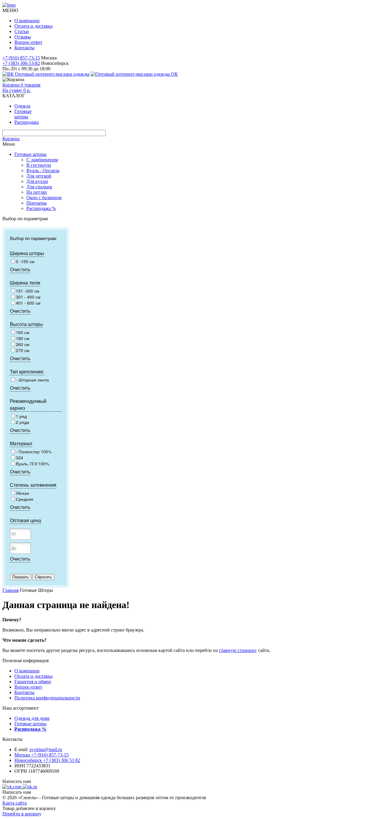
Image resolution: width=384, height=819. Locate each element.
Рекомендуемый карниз (28, 404)
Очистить (20, 269)
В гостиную (38, 165)
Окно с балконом (44, 197)
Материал (21, 443)
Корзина (11, 138)
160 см (22, 332)
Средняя (24, 499)
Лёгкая (22, 493)
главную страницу (238, 650)
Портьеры (36, 203)
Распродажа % (41, 208)
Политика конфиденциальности (47, 697)
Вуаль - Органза (42, 170)
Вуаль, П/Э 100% (32, 464)
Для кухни (37, 181)
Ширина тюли (25, 282)
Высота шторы (26, 324)
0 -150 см (25, 261)
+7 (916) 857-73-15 (21, 57)
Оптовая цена (25, 520)
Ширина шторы (27, 253)
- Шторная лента (32, 380)
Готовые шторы (30, 154)
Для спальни (39, 186)
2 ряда (22, 422)
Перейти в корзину (21, 813)
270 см (22, 350)
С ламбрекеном (42, 159)
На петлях (36, 192)
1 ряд (21, 416)
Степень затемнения (33, 484)
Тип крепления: (27, 371)
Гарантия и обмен (32, 681)
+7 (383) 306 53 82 (47, 760)
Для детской (38, 175)
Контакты (24, 47)
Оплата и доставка (33, 26)
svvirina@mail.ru (45, 749)
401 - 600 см (28, 303)
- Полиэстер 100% (34, 452)
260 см (22, 344)
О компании (27, 20)
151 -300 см (27, 291)
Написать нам (16, 781)
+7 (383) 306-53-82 (21, 63)
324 (19, 458)
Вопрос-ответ (28, 42)
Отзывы (22, 36)
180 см (22, 338)
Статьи (21, 31)
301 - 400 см (28, 297)
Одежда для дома (32, 718)
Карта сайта (14, 802)
